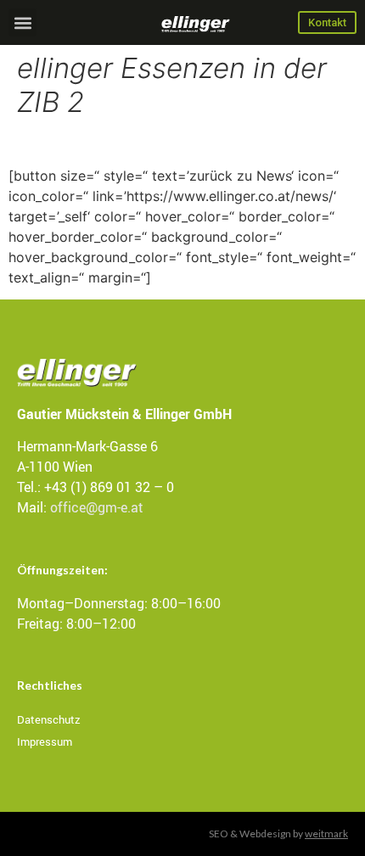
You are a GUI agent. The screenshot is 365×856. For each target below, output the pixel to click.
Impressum (44, 741)
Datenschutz (49, 719)
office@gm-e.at (96, 507)
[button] (22, 22)
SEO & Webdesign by (278, 833)
